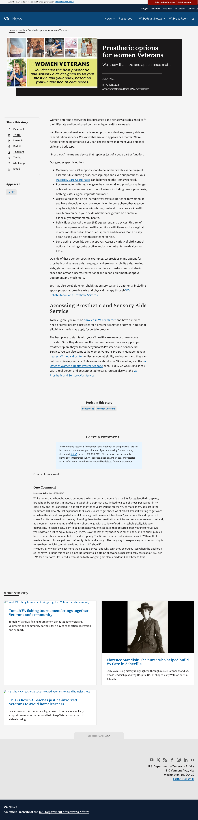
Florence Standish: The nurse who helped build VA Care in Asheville (148, 661)
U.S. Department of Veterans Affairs (64, 812)
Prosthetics (88, 408)
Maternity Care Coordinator (73, 180)
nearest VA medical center (66, 356)
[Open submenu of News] (113, 19)
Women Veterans (106, 408)
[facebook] (172, 760)
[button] (193, 19)
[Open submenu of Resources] (133, 19)
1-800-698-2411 (183, 778)
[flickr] (192, 760)
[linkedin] (185, 760)
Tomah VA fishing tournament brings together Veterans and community (48, 612)
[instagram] (179, 760)
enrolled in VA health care (100, 320)
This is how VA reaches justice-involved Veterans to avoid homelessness (43, 702)
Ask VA (74, 454)
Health (11, 192)
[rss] (165, 760)
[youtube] (151, 760)
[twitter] (158, 760)
